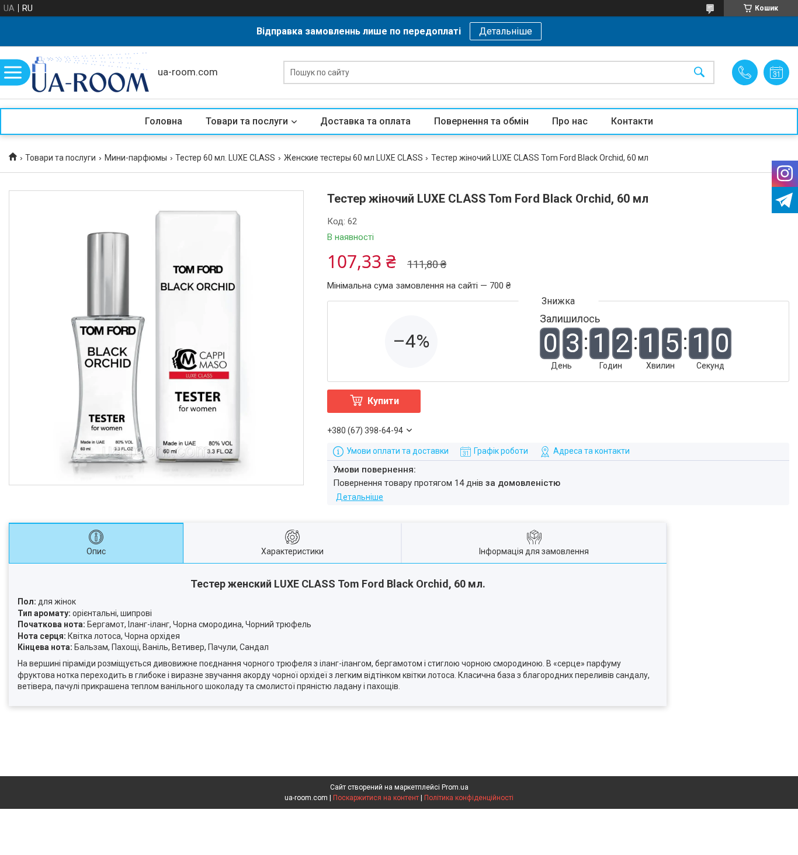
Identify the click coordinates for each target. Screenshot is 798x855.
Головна (163, 121)
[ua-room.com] (90, 72)
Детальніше (505, 31)
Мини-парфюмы (136, 157)
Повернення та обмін (481, 121)
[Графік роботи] (776, 72)
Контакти (632, 121)
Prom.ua (455, 787)
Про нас (570, 121)
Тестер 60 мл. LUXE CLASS (225, 157)
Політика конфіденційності (469, 798)
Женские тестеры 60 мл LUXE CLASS (353, 157)
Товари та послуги (247, 121)
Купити (383, 400)
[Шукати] (699, 73)
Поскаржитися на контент (376, 798)
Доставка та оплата (365, 121)
